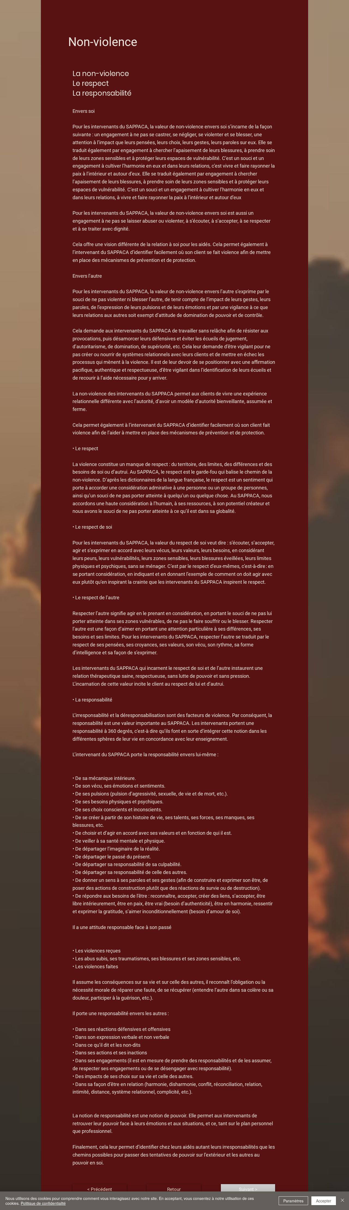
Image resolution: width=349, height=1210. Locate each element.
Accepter (323, 1200)
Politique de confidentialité (43, 1203)
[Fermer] (342, 1201)
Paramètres (293, 1200)
